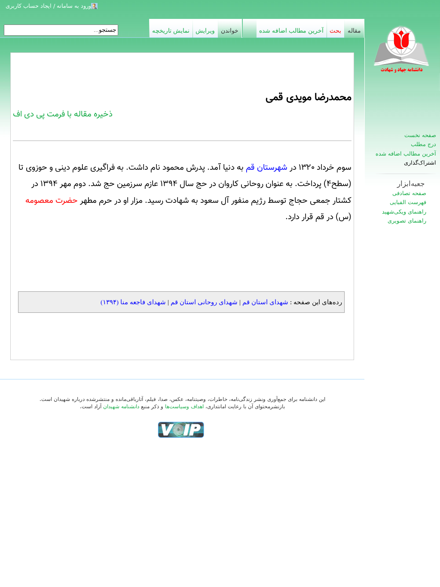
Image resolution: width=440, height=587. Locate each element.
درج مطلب (423, 144)
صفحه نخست (420, 135)
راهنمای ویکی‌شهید (404, 211)
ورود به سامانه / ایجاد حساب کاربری (48, 6)
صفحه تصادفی (409, 193)
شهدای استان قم (265, 302)
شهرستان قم (266, 167)
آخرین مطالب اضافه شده (406, 153)
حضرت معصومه (51, 200)
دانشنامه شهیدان (121, 407)
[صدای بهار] (181, 430)
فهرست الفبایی (408, 202)
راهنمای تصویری (407, 220)
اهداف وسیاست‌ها (184, 407)
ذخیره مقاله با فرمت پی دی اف (63, 114)
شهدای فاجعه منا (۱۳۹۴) (133, 302)
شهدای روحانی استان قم (204, 302)
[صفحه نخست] (402, 53)
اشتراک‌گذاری (420, 163)
